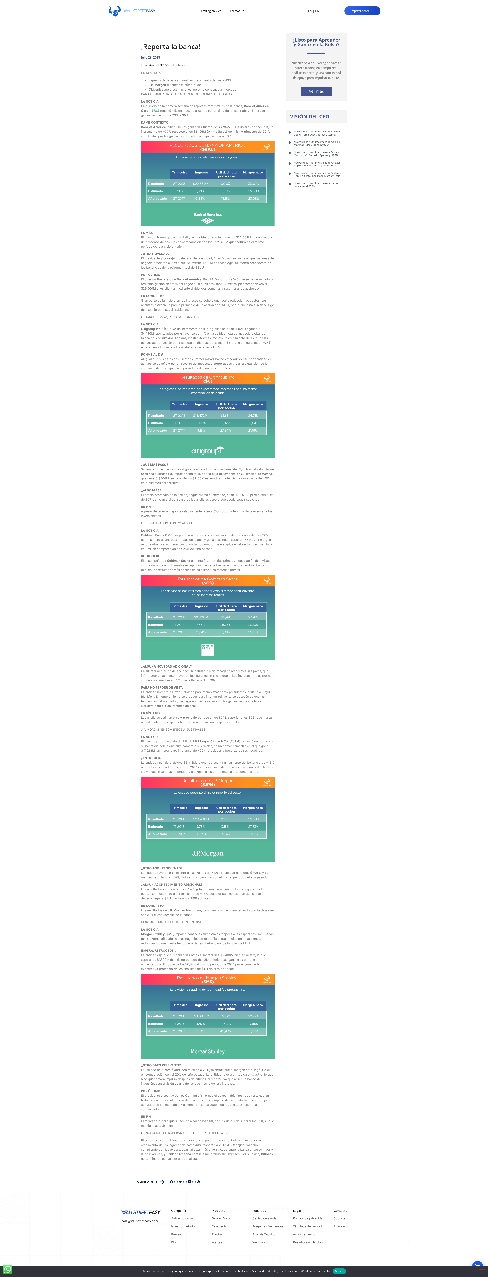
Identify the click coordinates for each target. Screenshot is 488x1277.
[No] (482, 1271)
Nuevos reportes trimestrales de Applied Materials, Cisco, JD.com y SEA (317, 143)
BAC (155, 110)
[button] (236, 11)
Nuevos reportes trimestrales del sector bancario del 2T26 (316, 185)
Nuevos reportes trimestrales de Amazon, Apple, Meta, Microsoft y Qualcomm (317, 164)
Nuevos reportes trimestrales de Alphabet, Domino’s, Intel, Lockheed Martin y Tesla (318, 175)
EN (317, 11)
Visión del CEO (156, 65)
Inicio (144, 65)
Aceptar (339, 1271)
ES (310, 11)
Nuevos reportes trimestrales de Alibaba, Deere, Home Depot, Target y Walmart (317, 133)
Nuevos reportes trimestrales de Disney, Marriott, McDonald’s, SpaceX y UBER (316, 154)
